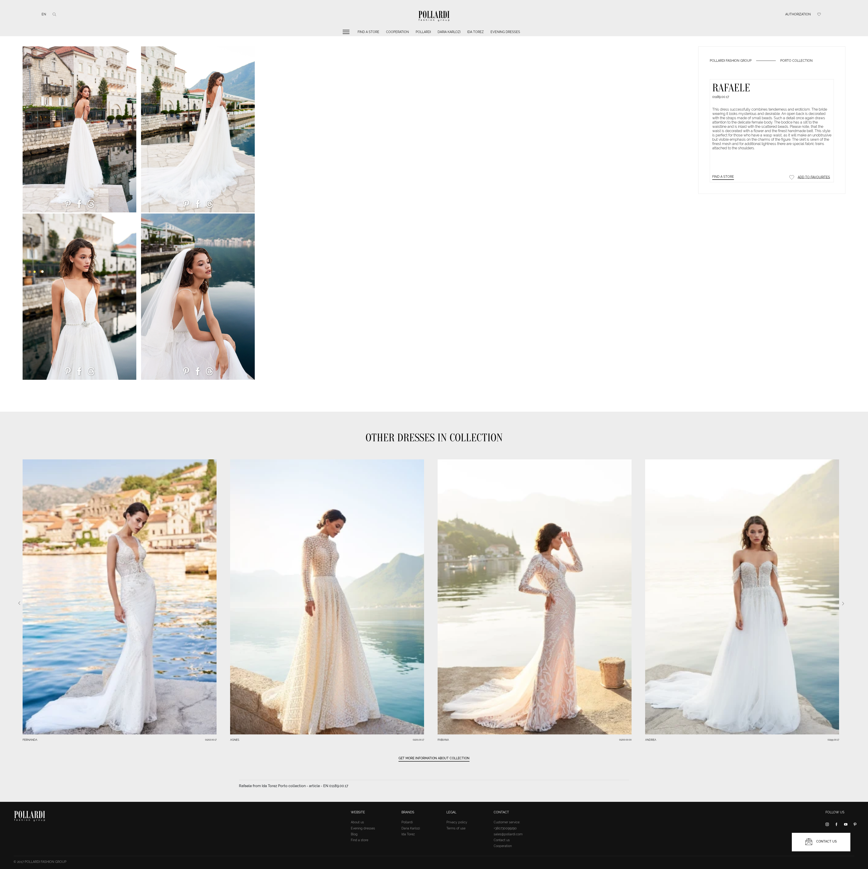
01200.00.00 (625, 739)
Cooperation (397, 32)
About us (357, 822)
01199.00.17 (833, 739)
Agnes (234, 739)
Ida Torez (475, 32)
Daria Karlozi (449, 32)
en (44, 14)
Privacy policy (456, 822)
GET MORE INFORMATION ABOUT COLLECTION (434, 758)
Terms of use (455, 828)
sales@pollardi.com (508, 834)
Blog (354, 834)
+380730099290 (505, 828)
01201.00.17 (418, 739)
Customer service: (507, 822)
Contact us (502, 840)
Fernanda (30, 739)
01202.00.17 (211, 739)
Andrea (650, 739)
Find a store (368, 32)
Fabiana (443, 739)
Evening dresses (505, 32)
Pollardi (423, 32)
